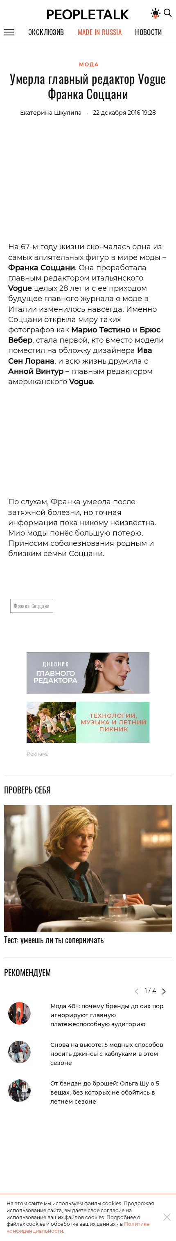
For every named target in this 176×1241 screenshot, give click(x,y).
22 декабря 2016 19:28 (124, 112)
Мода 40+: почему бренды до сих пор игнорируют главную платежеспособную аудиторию (107, 1015)
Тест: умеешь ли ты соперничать (54, 939)
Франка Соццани (32, 605)
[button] (164, 991)
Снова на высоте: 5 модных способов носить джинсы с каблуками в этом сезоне (106, 1054)
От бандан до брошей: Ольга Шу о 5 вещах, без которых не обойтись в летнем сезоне (104, 1092)
